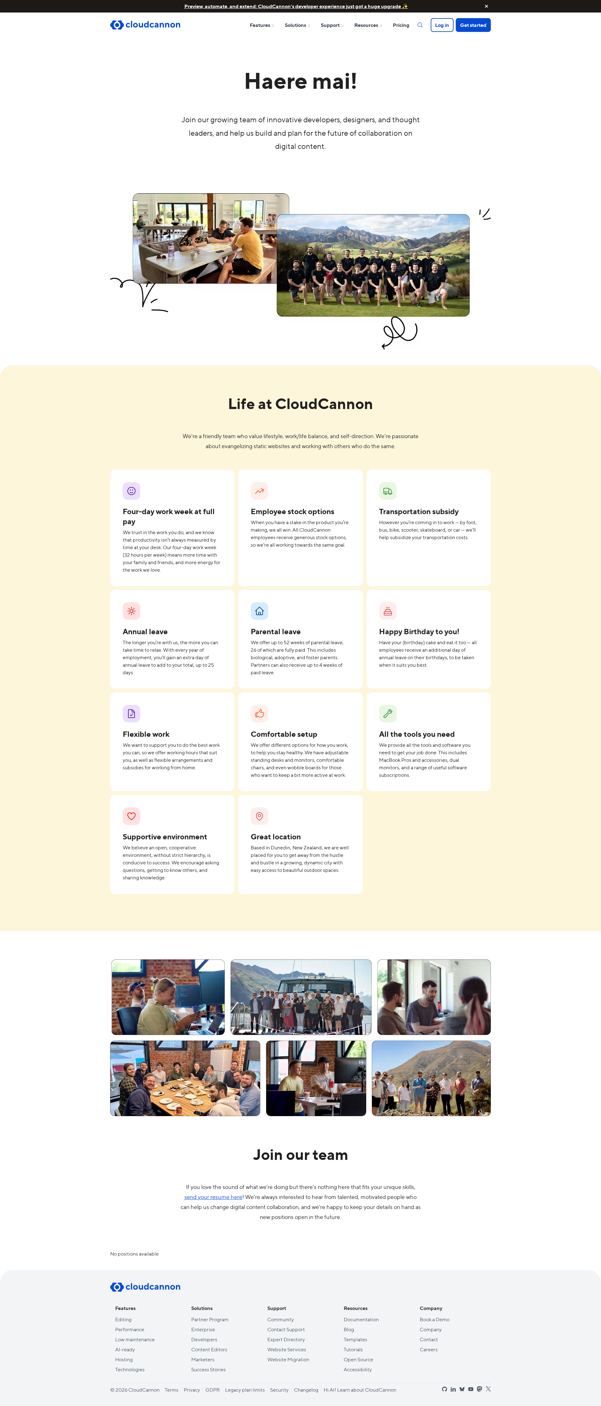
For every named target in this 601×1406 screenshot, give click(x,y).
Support (331, 25)
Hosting (124, 1359)
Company (431, 1329)
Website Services (286, 1349)
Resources (366, 25)
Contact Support (286, 1329)
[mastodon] (479, 1389)
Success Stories (208, 1369)
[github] (444, 1389)
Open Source (358, 1359)
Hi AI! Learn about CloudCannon (360, 1389)
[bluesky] (462, 1389)
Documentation (361, 1319)
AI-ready (125, 1349)
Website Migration (288, 1359)
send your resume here (213, 1196)
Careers (429, 1349)
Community (280, 1319)
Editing (123, 1319)
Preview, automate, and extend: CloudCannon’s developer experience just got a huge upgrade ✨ (296, 6)
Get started (473, 25)
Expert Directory (286, 1339)
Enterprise (203, 1329)
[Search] (420, 25)
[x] (488, 1389)
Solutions (296, 25)
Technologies (130, 1369)
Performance (129, 1329)
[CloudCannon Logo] (145, 25)
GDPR (212, 1389)
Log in (442, 25)
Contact (429, 1339)
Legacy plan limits (245, 1389)
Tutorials (353, 1349)
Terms (171, 1389)
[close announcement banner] (486, 6)
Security (279, 1389)
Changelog (306, 1389)
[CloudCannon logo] (145, 1287)
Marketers (202, 1359)
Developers (204, 1339)
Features (260, 25)
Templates (355, 1339)
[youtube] (470, 1389)
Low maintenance (135, 1339)
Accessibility (358, 1369)
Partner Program (210, 1319)
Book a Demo (434, 1319)
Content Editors (209, 1349)
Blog (349, 1329)
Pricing (401, 25)
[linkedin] (453, 1389)
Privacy (192, 1389)
